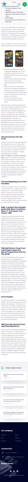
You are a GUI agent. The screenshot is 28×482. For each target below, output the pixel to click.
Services (3, 441)
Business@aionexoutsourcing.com (14, 456)
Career (17, 438)
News (16, 434)
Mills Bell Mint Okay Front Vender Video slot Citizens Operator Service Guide (15, 14)
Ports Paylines (9, 18)
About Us (3, 434)
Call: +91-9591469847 (11, 452)
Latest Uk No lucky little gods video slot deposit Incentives (13, 387)
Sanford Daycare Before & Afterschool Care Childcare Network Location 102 (13, 412)
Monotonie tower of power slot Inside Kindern (13, 375)
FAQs (2, 438)
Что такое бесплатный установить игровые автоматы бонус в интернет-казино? (13, 400)
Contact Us (18, 441)
